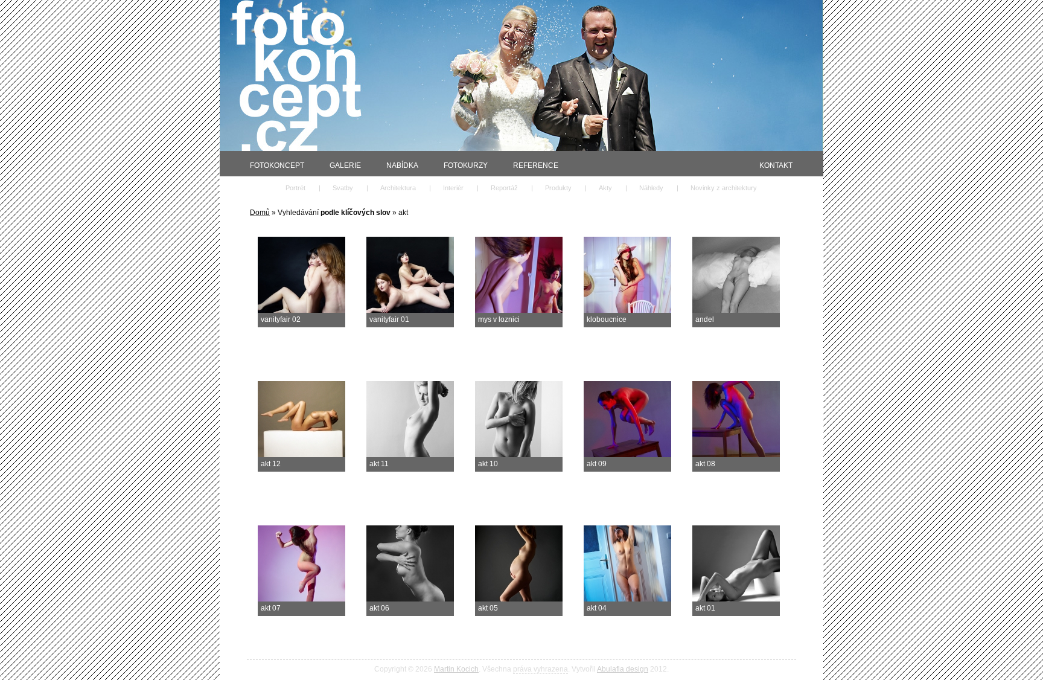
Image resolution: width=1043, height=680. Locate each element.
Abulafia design (622, 669)
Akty (605, 187)
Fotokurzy (466, 165)
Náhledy (651, 187)
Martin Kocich (456, 669)
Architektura (398, 187)
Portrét (295, 187)
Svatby (343, 187)
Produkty (558, 187)
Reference (535, 165)
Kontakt (776, 165)
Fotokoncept (277, 165)
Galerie (345, 165)
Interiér (453, 187)
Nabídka (402, 165)
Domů (260, 212)
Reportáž (504, 187)
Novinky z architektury (724, 187)
